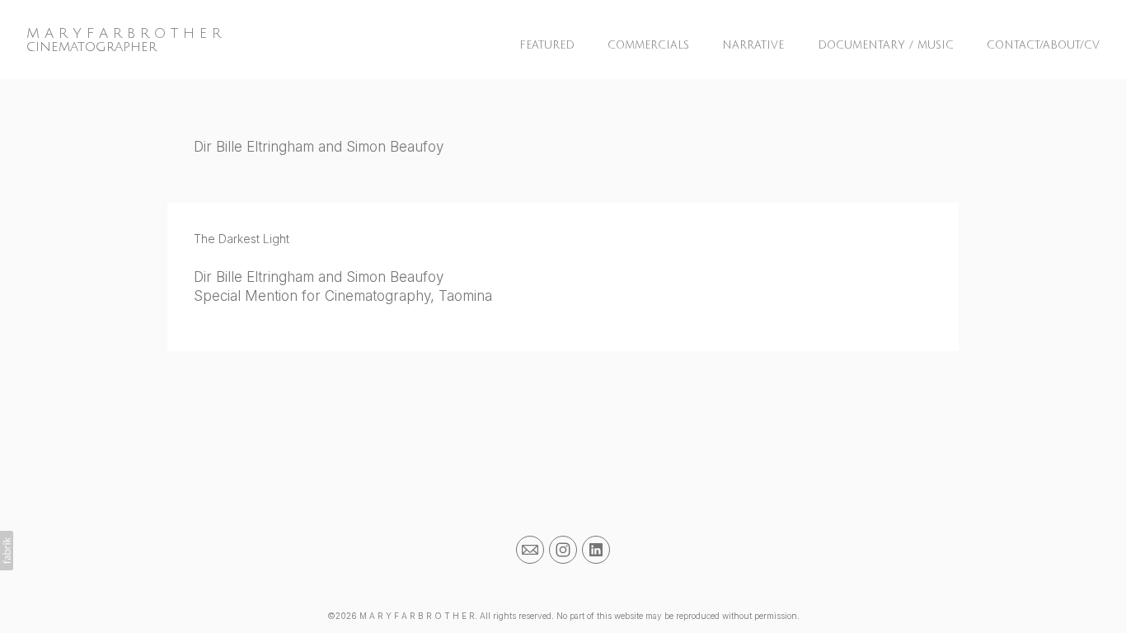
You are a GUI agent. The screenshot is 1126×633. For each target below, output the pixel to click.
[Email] (530, 550)
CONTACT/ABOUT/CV (1043, 45)
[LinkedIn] (596, 550)
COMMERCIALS (648, 45)
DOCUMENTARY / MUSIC (886, 45)
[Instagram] (563, 550)
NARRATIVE (753, 45)
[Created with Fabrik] (6, 550)
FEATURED (547, 45)
